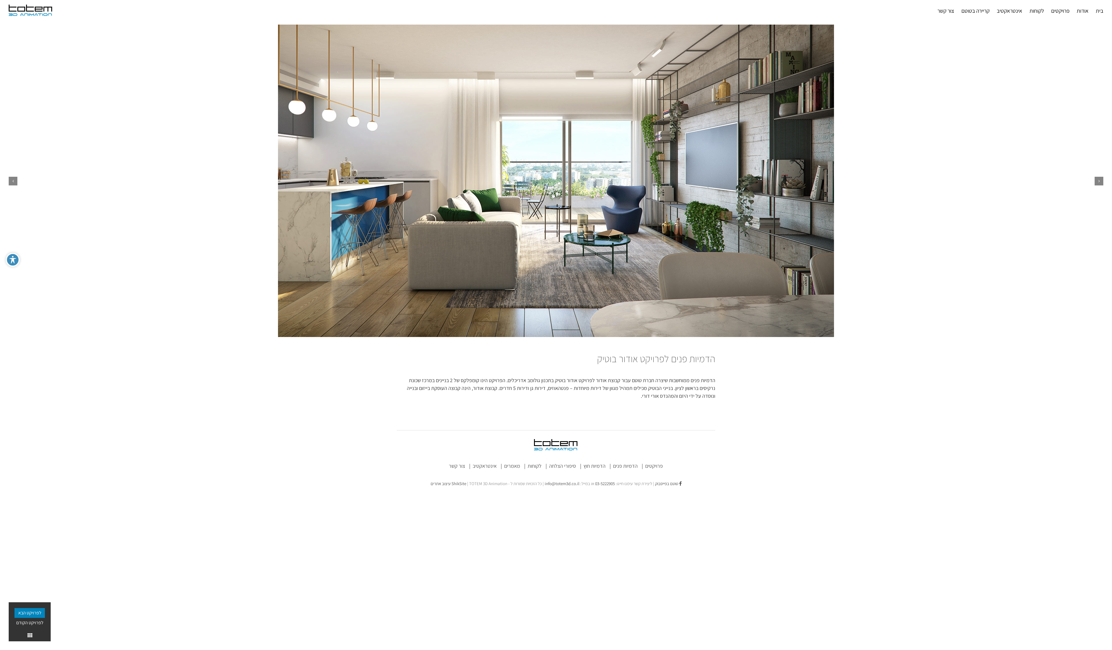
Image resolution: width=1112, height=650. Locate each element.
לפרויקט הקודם (29, 623)
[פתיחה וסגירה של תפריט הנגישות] (13, 260)
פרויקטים (654, 466)
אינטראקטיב (485, 466)
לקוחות (535, 466)
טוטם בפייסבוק (667, 483)
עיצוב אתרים (448, 483)
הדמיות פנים (625, 466)
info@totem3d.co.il (562, 483)
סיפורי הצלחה (562, 466)
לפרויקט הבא (29, 613)
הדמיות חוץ (595, 466)
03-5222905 (605, 483)
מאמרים (512, 466)
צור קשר (457, 466)
